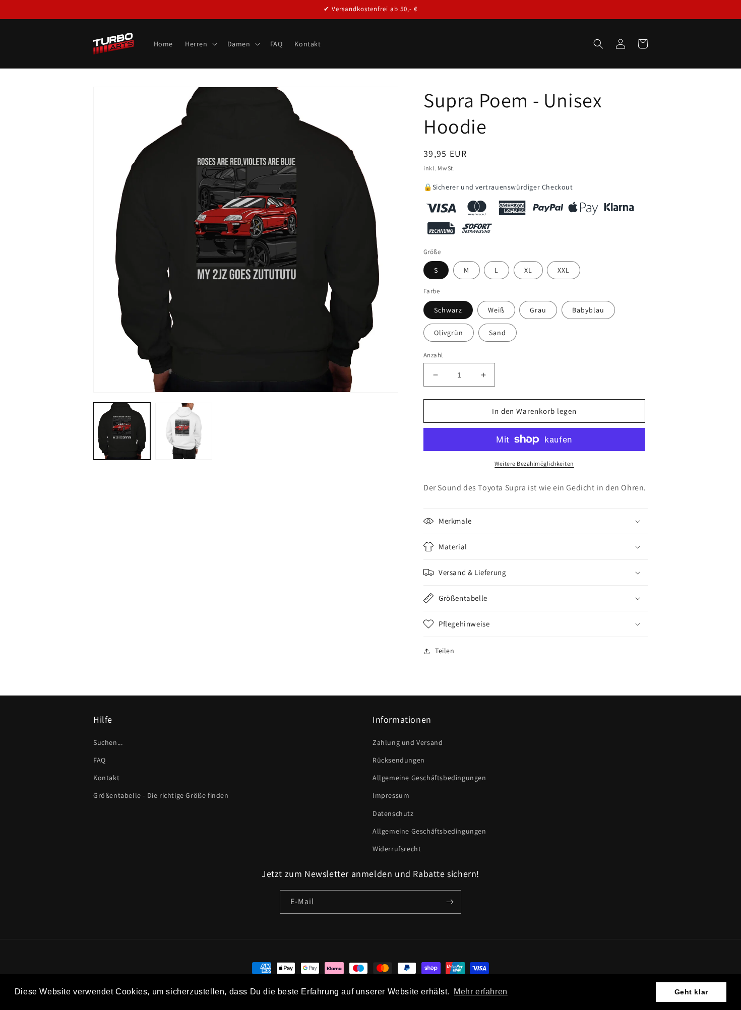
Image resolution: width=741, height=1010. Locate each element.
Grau (538, 309)
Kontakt (106, 777)
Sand (497, 332)
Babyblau (588, 309)
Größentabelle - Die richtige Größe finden (161, 795)
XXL (564, 270)
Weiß (496, 309)
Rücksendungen (399, 760)
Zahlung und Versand (408, 742)
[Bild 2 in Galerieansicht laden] (183, 431)
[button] (200, 43)
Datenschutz (393, 813)
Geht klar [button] (691, 992)
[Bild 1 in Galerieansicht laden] (121, 431)
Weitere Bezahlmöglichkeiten (534, 463)
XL (528, 270)
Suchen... (107, 742)
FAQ (99, 760)
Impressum (391, 795)
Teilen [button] (445, 650)
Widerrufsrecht (397, 848)
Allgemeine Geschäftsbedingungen (429, 777)
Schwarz (448, 309)
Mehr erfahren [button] (481, 991)
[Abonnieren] (450, 902)
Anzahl (433, 355)
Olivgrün (448, 332)
